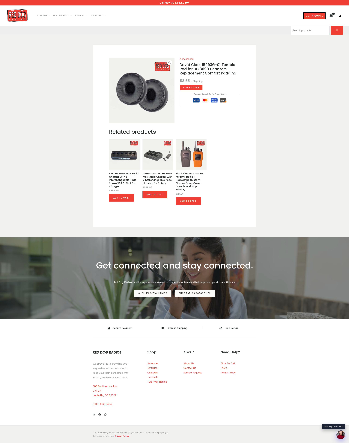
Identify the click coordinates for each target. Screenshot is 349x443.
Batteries (152, 367)
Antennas (152, 363)
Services (80, 15)
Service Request (192, 372)
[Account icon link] (340, 15)
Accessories (186, 59)
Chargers (152, 372)
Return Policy (228, 372)
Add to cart (191, 87)
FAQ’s (224, 367)
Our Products (61, 15)
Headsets (152, 377)
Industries (97, 15)
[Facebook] (99, 414)
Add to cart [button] (121, 198)
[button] (48, 16)
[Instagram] (105, 414)
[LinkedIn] (94, 414)
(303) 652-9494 (102, 404)
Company (42, 15)
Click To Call (228, 363)
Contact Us (189, 367)
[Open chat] (340, 434)
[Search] (337, 30)
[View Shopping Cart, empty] (331, 15)
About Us (188, 363)
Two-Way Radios (157, 381)
